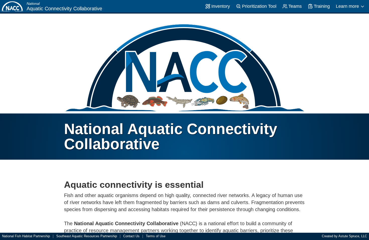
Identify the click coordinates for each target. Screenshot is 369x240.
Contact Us (131, 236)
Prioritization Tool (259, 6)
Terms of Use (155, 236)
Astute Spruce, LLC (352, 236)
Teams (295, 6)
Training (322, 6)
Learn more (347, 6)
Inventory (220, 6)
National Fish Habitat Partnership (26, 236)
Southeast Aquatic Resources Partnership (86, 236)
